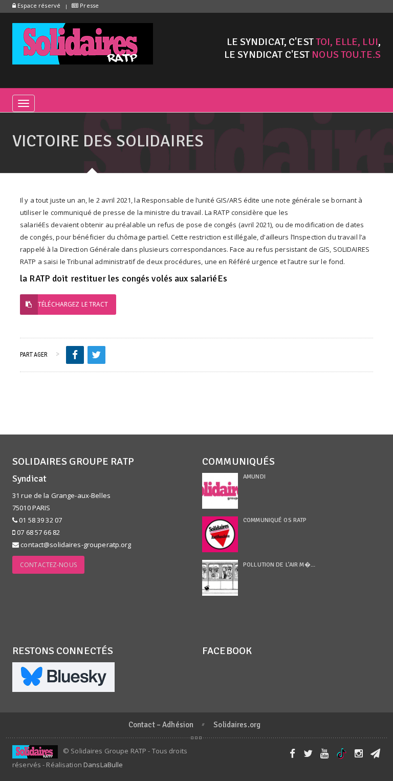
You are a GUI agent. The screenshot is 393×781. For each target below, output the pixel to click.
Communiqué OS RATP (275, 520)
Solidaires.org (236, 724)
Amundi (254, 477)
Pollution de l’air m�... (279, 565)
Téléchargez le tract (73, 304)
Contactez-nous (48, 564)
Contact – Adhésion (160, 724)
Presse (88, 5)
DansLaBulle (103, 764)
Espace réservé (38, 5)
